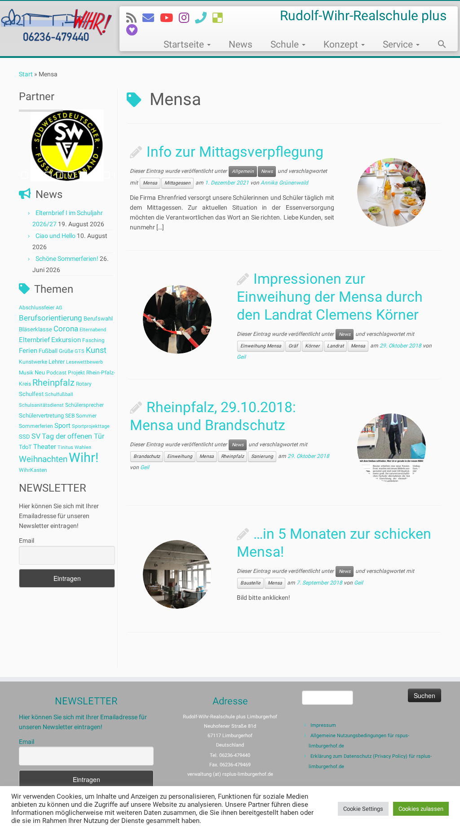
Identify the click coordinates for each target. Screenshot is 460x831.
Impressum (323, 725)
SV (35, 436)
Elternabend (93, 330)
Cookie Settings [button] (363, 808)
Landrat (335, 346)
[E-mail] (151, 18)
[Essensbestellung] (220, 18)
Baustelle (250, 583)
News (240, 44)
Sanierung (262, 456)
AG (59, 308)
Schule (285, 44)
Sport (62, 426)
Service (399, 44)
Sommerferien (36, 426)
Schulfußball (59, 394)
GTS (79, 351)
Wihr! (83, 457)
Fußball (48, 350)
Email (26, 540)
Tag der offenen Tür (73, 436)
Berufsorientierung (50, 317)
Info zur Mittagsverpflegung (234, 151)
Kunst (96, 350)
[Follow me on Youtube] (169, 18)
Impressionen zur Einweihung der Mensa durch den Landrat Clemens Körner (330, 296)
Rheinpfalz (53, 382)
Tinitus (65, 447)
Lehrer (57, 361)
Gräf (293, 346)
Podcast (56, 372)
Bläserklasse (35, 329)
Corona (65, 328)
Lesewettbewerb (84, 362)
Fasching (93, 340)
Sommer (86, 416)
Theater (44, 447)
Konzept (341, 44)
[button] (438, 45)
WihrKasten (33, 470)
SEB (70, 416)
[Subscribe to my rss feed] (134, 18)
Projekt (76, 372)
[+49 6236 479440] (203, 18)
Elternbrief (34, 340)
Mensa (150, 183)
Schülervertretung (41, 415)
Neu (40, 372)
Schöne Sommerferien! (66, 258)
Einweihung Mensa (260, 346)
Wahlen (83, 447)
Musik (26, 372)
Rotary (84, 384)
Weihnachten (43, 459)
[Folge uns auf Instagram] (187, 18)
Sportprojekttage (91, 426)
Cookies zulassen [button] (420, 808)
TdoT (25, 447)
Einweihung (179, 456)
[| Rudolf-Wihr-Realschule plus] (54, 24)
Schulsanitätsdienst (41, 405)
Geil (241, 357)
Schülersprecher (84, 405)
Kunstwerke (33, 362)
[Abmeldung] (134, 30)
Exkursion (66, 340)
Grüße (66, 351)
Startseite (185, 44)
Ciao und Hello (55, 235)
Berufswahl (98, 318)
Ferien (28, 351)
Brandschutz (146, 456)
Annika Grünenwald (284, 183)
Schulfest (31, 394)
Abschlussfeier (36, 307)
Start (26, 74)
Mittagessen (177, 183)
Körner (312, 346)
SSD (24, 436)
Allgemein (243, 171)
